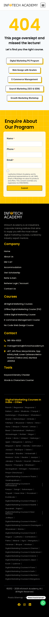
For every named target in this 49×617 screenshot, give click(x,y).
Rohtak (23, 434)
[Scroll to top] (5, 614)
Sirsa (37, 422)
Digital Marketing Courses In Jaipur (20, 559)
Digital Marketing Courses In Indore (20, 556)
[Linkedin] (30, 604)
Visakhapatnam (12, 480)
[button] (43, 5)
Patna (8, 540)
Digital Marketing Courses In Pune (20, 567)
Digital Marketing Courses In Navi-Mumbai (20, 513)
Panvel (25, 426)
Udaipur (24, 438)
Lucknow (16, 563)
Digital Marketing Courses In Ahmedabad (17, 484)
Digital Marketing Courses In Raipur (20, 501)
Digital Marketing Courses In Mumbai (21, 575)
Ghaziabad (10, 529)
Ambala (30, 419)
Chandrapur (23, 415)
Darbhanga (10, 415)
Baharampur (19, 419)
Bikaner (36, 461)
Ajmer (18, 445)
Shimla (21, 529)
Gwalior (25, 457)
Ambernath (30, 453)
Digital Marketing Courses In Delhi (20, 571)
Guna (7, 426)
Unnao (33, 426)
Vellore (30, 422)
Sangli (17, 489)
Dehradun (36, 445)
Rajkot (19, 508)
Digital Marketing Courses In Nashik (20, 504)
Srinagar (23, 469)
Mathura (30, 430)
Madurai (9, 457)
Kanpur (8, 489)
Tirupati (8, 493)
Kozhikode (10, 497)
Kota (17, 457)
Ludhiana (18, 536)
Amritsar (28, 544)
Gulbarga (34, 438)
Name (10, 138)
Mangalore (17, 442)
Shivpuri (16, 426)
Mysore (8, 465)
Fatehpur (9, 422)
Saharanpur (27, 489)
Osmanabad (18, 430)
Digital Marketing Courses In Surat (20, 533)
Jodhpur (9, 517)
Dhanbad (29, 465)
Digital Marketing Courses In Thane (20, 476)
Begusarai (18, 407)
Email (10, 160)
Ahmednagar (11, 434)
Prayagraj (18, 465)
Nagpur (8, 536)
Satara (29, 449)
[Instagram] (24, 604)
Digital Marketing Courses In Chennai (21, 548)
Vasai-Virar (19, 493)
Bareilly (26, 445)
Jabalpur (9, 461)
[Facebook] (19, 604)
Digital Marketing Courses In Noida (20, 521)
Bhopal (19, 544)
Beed (7, 430)
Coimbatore (30, 536)
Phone (11, 149)
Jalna (16, 411)
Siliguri (31, 434)
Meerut (16, 540)
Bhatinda (25, 411)
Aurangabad (11, 469)
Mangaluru (33, 540)
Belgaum (9, 445)
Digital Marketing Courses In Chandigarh (23, 525)
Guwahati (9, 508)
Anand (8, 419)
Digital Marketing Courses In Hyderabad (23, 552)
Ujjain (7, 442)
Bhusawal (20, 422)
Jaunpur (9, 449)
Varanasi (9, 544)
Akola (16, 438)
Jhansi (8, 438)
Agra (24, 540)
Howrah (27, 461)
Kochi (7, 563)
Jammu (28, 442)
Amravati (9, 453)
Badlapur (19, 449)
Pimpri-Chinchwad (13, 472)
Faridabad (33, 469)
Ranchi (8, 407)
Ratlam (8, 411)
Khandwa (35, 415)
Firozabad (31, 493)
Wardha (19, 453)
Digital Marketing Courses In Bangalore (22, 579)
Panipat (34, 411)
